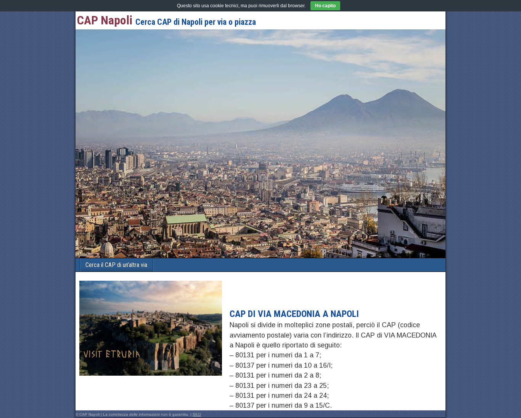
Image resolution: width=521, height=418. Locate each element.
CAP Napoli (104, 20)
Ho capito (325, 5)
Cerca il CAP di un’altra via (116, 264)
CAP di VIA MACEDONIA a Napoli (294, 314)
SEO (197, 414)
